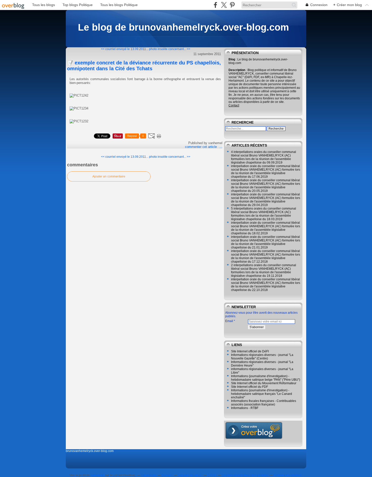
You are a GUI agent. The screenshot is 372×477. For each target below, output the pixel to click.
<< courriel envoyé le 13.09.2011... (124, 49)
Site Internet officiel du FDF (249, 387)
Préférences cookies (287, 475)
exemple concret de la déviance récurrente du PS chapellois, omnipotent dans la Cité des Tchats (144, 65)
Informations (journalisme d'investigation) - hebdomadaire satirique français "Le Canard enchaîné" (261, 394)
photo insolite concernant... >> (169, 49)
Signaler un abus (190, 475)
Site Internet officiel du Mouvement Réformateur (263, 383)
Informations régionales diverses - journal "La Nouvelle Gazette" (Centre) (262, 356)
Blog (232, 59)
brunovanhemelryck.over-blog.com (90, 451)
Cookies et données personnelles (245, 475)
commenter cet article (201, 147)
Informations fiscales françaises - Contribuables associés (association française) (263, 402)
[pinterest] (232, 5)
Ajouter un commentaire (108, 176)
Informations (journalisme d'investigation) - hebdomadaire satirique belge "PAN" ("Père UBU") (265, 377)
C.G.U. (211, 475)
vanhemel (97, 475)
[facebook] (215, 5)
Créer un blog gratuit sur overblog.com (253, 430)
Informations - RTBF (244, 408)
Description (237, 70)
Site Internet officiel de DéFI (250, 351)
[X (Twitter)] (224, 5)
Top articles (148, 475)
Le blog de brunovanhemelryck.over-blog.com (183, 27)
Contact (234, 105)
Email (229, 321)
